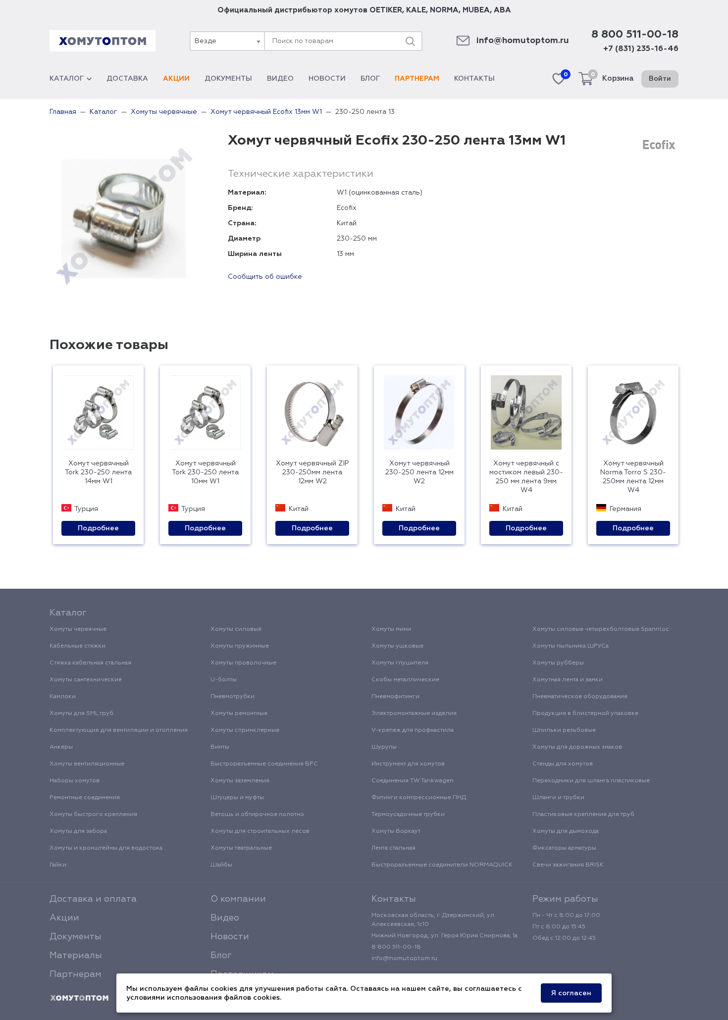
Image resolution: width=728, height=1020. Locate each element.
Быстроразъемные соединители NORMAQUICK (442, 865)
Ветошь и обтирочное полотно (257, 814)
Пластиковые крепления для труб (583, 814)
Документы (228, 78)
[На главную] (79, 998)
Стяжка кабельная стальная (90, 663)
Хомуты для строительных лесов (260, 831)
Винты (219, 747)
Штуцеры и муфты (237, 798)
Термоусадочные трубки (408, 814)
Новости (327, 78)
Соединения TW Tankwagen (412, 781)
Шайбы (221, 865)
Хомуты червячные (78, 629)
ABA (502, 10)
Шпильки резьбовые (564, 730)
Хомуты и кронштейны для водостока (106, 848)
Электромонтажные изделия (414, 713)
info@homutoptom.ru (522, 41)
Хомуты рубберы (558, 663)
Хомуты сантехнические (86, 680)
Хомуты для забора (78, 831)
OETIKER (385, 10)
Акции (176, 78)
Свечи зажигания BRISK (568, 865)
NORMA (444, 10)
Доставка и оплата (93, 899)
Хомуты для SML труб (81, 713)
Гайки (58, 865)
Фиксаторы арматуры (564, 848)
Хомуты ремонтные (238, 713)
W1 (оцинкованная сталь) (379, 192)
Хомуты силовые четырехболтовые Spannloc (600, 629)
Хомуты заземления (239, 781)
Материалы (76, 955)
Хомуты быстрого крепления (93, 814)
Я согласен (571, 993)
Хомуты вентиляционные (87, 764)
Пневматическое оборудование (579, 697)
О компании (238, 899)
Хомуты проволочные (243, 663)
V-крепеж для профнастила (412, 730)
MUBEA (476, 10)
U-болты (223, 680)
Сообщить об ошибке (265, 276)
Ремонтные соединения (85, 798)
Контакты (474, 78)
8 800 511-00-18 (634, 34)
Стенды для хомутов (562, 764)
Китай (347, 223)
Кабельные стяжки (77, 646)
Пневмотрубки (232, 697)
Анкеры (61, 747)
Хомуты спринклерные (244, 730)
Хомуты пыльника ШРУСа (570, 646)
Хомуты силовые (235, 629)
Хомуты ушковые (397, 646)
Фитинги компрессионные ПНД (418, 798)
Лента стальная (393, 848)
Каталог (67, 78)
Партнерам (417, 78)
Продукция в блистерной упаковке (585, 713)
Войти (660, 78)
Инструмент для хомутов (408, 764)
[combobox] (227, 41)
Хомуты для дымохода (565, 831)
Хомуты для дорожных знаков (577, 747)
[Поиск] (410, 41)
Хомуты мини (391, 629)
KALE (416, 10)
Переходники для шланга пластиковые (591, 781)
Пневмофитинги (395, 697)
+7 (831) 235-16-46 (640, 49)
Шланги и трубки (558, 798)
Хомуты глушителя (399, 663)
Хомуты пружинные (239, 646)
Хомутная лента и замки (567, 680)
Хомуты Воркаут (395, 831)
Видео (280, 78)
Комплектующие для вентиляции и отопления (119, 730)
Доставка (127, 78)
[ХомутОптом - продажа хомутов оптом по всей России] (103, 40)
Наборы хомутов (75, 781)
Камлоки (63, 697)
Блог (370, 78)
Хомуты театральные (241, 848)
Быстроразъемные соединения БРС (264, 764)
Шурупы (384, 747)
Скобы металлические (405, 680)
